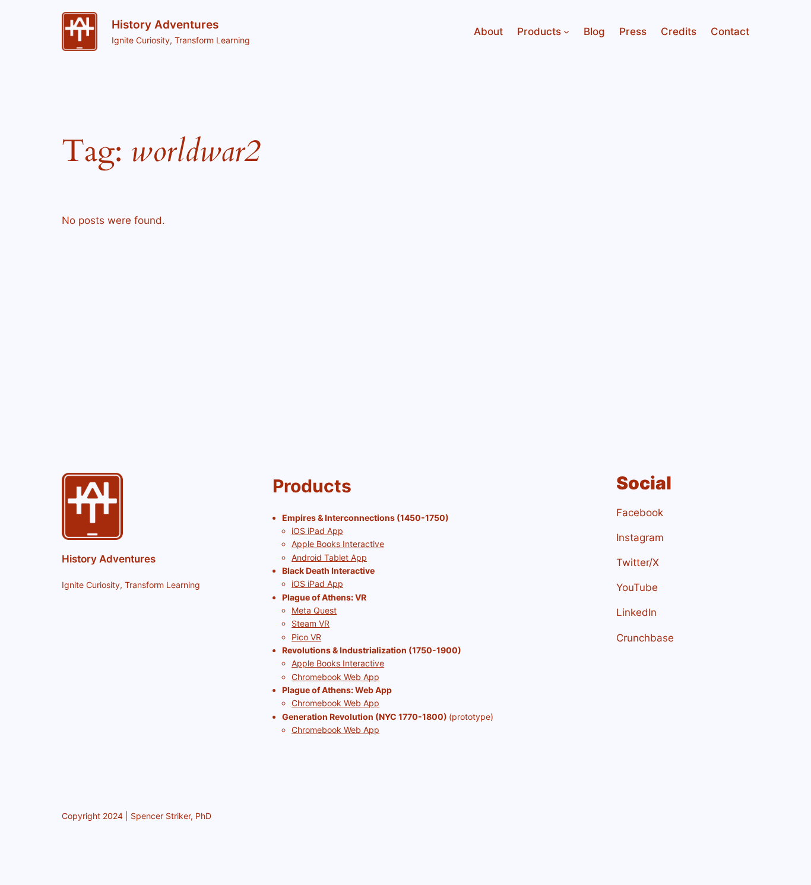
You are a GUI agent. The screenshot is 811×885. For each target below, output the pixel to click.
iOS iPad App (317, 531)
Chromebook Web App (335, 677)
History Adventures (165, 24)
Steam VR (311, 623)
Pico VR (306, 637)
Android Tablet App (329, 557)
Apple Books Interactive (338, 544)
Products (539, 31)
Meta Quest (314, 610)
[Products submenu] (566, 31)
